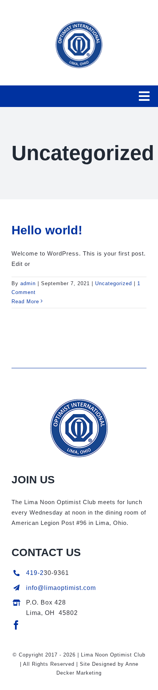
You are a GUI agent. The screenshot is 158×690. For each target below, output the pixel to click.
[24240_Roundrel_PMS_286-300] (79, 24)
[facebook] (16, 625)
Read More (25, 301)
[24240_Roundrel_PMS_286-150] (79, 402)
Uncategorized (113, 283)
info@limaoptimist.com (61, 588)
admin (28, 283)
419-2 (35, 573)
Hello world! (47, 230)
